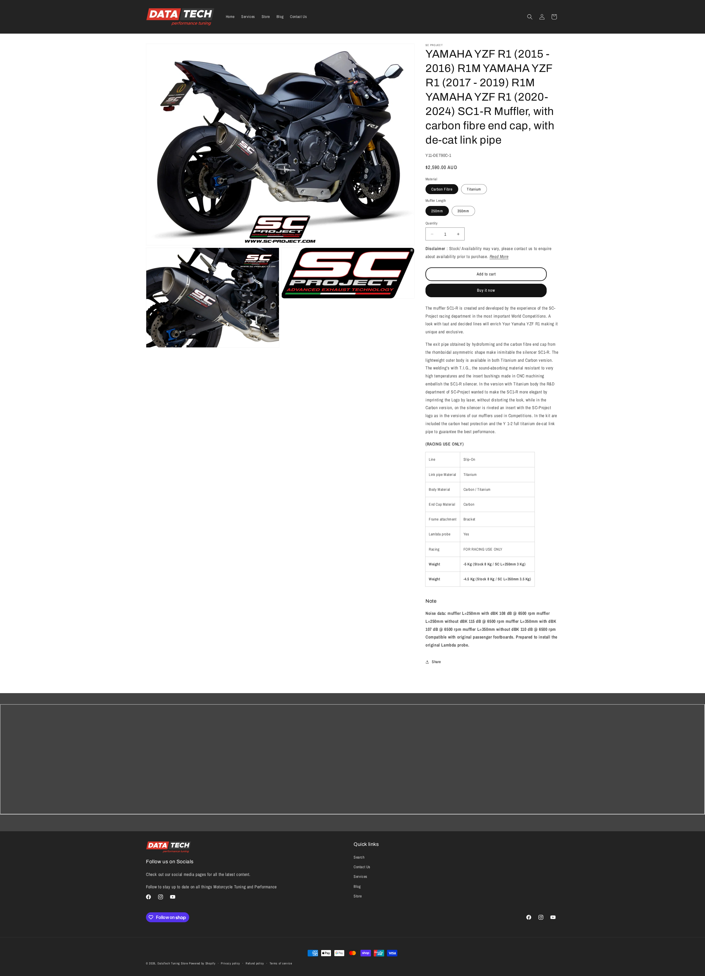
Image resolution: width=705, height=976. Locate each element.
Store (358, 896)
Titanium (474, 189)
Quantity (431, 223)
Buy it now (486, 290)
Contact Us (362, 866)
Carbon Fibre (441, 189)
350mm (463, 210)
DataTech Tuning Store (173, 963)
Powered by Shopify (202, 963)
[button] (530, 17)
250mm (437, 210)
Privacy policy (230, 963)
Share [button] (436, 661)
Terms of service (281, 963)
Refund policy (255, 963)
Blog (357, 886)
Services (360, 876)
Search (359, 857)
